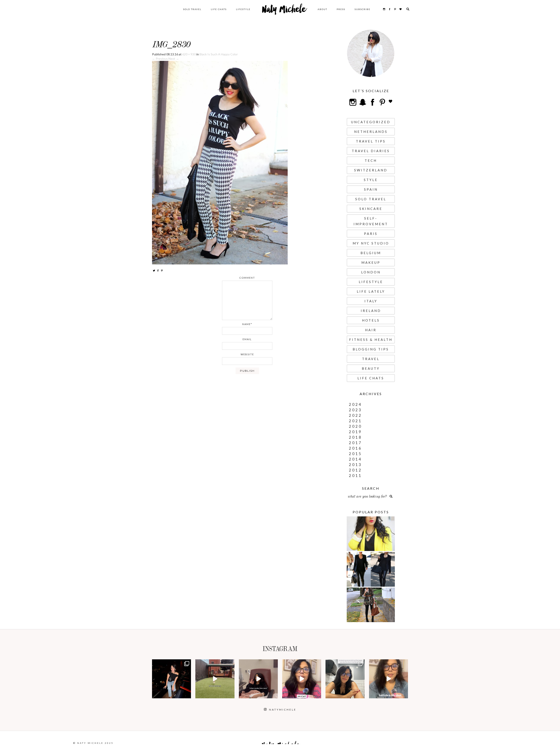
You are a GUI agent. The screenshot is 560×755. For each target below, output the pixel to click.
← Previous (160, 58)
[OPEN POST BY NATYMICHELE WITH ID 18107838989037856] (345, 678)
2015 (355, 453)
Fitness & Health (370, 339)
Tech (371, 160)
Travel (371, 359)
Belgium (370, 253)
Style (371, 180)
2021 (355, 421)
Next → (173, 58)
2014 (355, 459)
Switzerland (370, 170)
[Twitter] (154, 270)
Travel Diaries (371, 151)
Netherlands (371, 132)
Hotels (371, 320)
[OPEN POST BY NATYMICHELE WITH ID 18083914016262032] (214, 678)
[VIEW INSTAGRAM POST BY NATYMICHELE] (187, 694)
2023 (355, 410)
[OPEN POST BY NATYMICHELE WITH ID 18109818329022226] (301, 678)
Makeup (370, 262)
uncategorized (370, 122)
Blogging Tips (371, 349)
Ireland (371, 311)
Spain (371, 189)
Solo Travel (192, 9)
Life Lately (371, 291)
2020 (355, 426)
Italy (370, 301)
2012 (355, 470)
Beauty (371, 368)
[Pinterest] (162, 270)
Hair (370, 330)
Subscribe (362, 9)
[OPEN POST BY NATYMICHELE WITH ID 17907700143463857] (258, 678)
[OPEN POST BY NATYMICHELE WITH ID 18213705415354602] (171, 678)
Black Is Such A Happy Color (219, 54)
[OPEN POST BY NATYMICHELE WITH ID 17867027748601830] (388, 678)
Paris (371, 234)
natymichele (172, 663)
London (371, 272)
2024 (355, 404)
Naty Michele (284, 11)
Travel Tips (371, 141)
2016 (355, 448)
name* (247, 324)
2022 (355, 415)
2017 (355, 442)
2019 (355, 431)
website (247, 354)
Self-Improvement (371, 221)
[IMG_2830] (220, 162)
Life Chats (219, 9)
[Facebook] (158, 270)
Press (341, 9)
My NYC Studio (371, 243)
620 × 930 (189, 54)
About (322, 9)
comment (247, 277)
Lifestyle (243, 9)
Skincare (370, 209)
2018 (355, 437)
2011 (355, 475)
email (247, 339)
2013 (355, 464)
